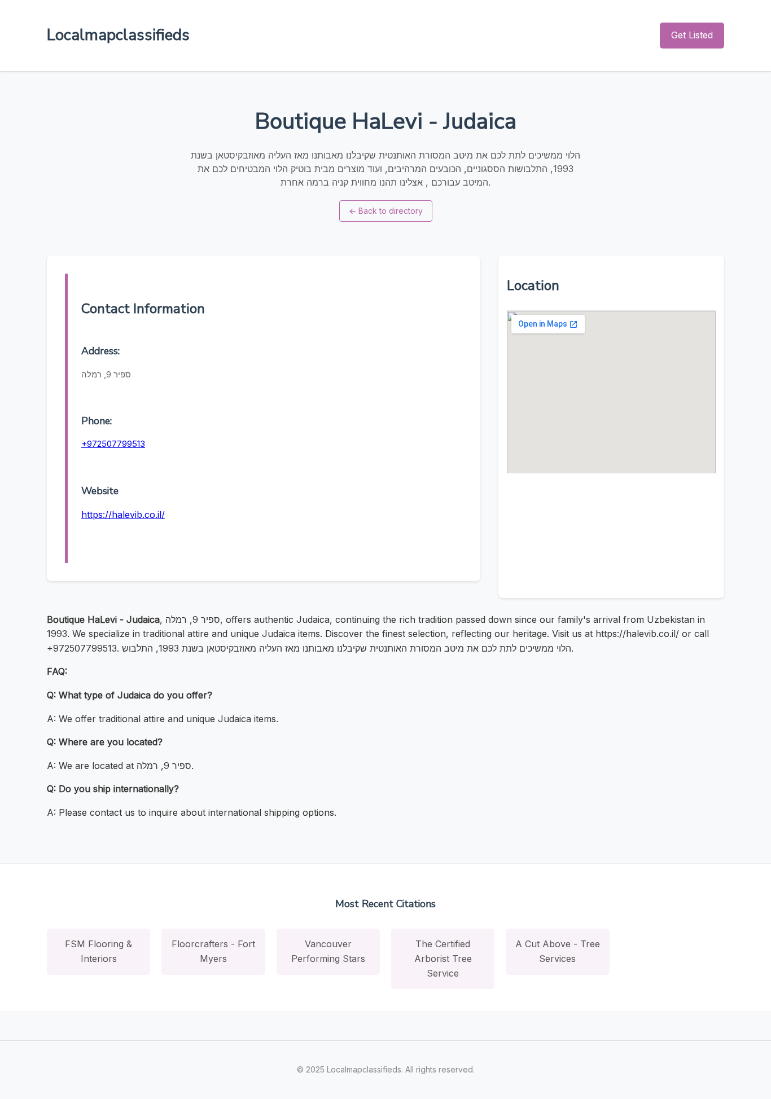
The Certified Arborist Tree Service (443, 958)
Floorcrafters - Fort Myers (213, 951)
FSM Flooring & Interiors (98, 951)
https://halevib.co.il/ (123, 514)
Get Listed (692, 35)
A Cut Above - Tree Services (557, 951)
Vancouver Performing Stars (328, 951)
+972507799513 (113, 443)
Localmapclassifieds (118, 35)
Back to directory (386, 211)
